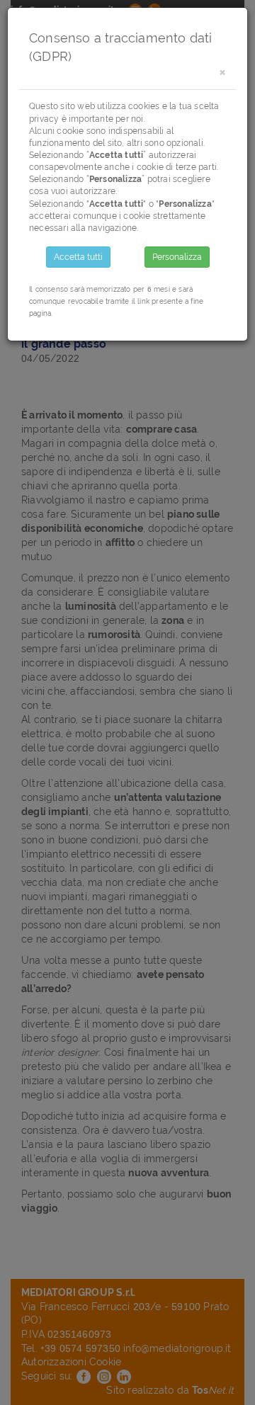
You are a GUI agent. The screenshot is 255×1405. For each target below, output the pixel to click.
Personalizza (177, 257)
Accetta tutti (78, 257)
